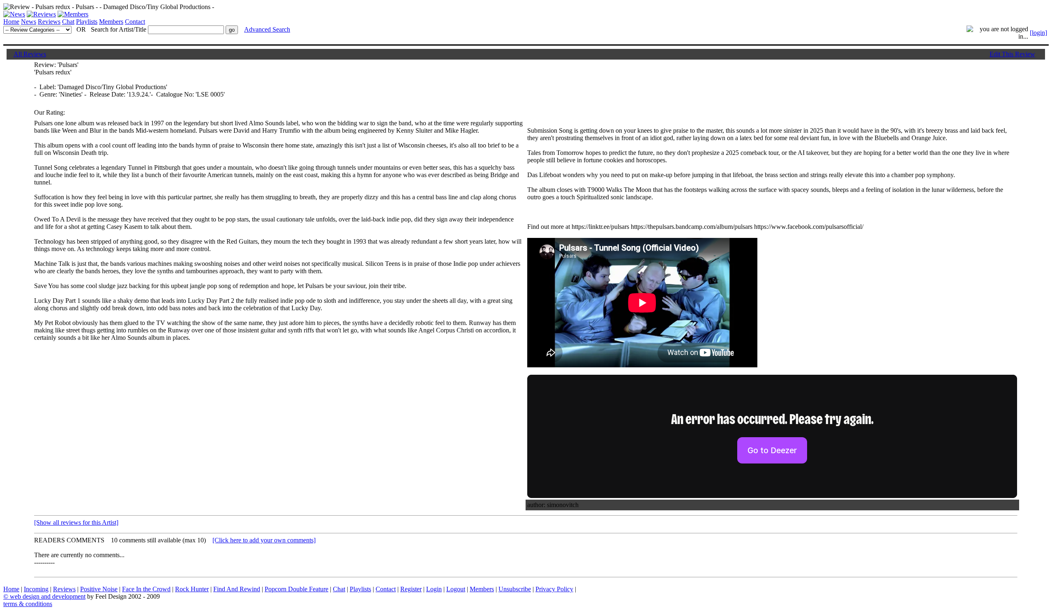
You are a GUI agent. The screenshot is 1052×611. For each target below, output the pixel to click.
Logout (455, 589)
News (28, 21)
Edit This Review (1012, 54)
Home (11, 21)
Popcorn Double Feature (296, 589)
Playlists (86, 21)
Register (411, 589)
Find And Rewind (236, 589)
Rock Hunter (192, 589)
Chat (68, 21)
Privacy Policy (554, 589)
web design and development (47, 596)
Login (434, 589)
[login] (1038, 32)
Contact (135, 21)
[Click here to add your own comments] (264, 540)
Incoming (36, 589)
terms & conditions (27, 603)
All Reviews (30, 54)
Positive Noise (99, 589)
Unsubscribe (514, 589)
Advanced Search (267, 29)
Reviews (49, 21)
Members (111, 21)
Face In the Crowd (146, 589)
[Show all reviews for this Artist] (76, 522)
